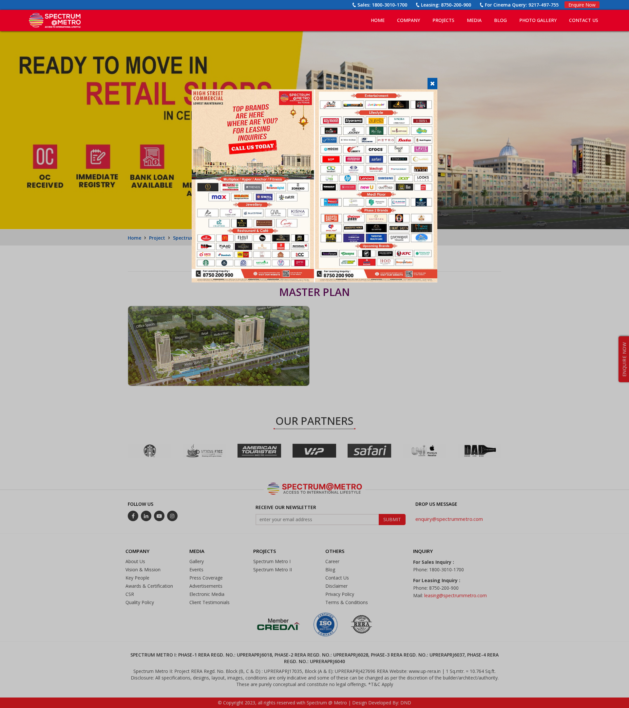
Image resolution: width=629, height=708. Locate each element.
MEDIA (474, 20)
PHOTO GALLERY (538, 20)
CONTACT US (583, 20)
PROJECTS (443, 20)
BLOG (500, 20)
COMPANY (408, 20)
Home (378, 20)
